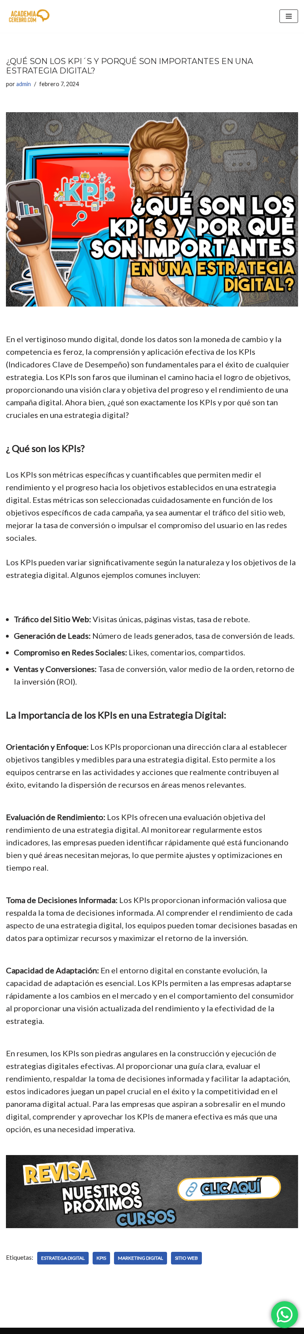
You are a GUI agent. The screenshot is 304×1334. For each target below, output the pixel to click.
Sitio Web (186, 1258)
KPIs (101, 1258)
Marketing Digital (140, 1258)
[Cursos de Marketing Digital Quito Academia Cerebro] (29, 16)
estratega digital (63, 1258)
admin (23, 84)
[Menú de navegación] (288, 16)
